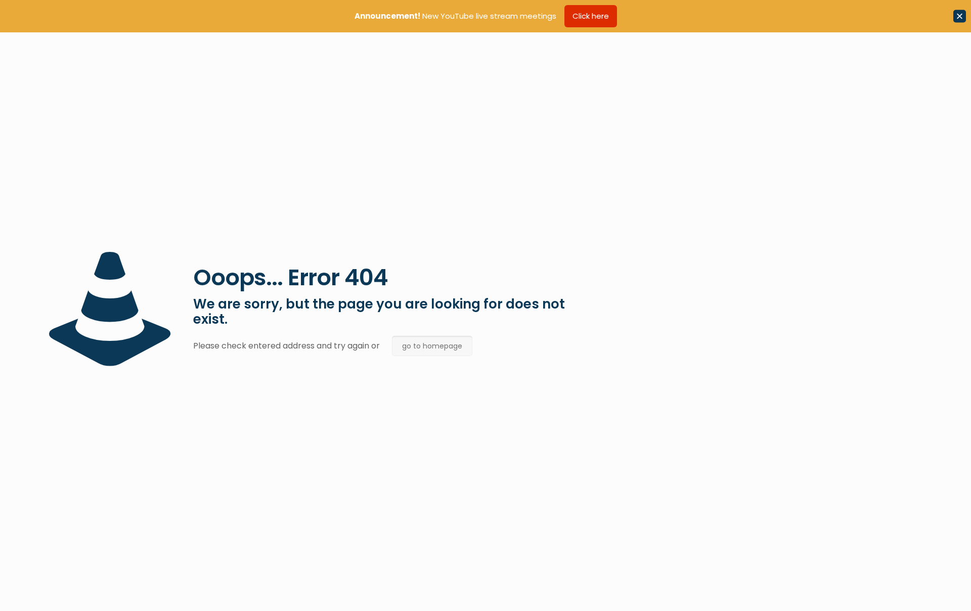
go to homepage (432, 346)
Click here (590, 16)
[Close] (959, 16)
